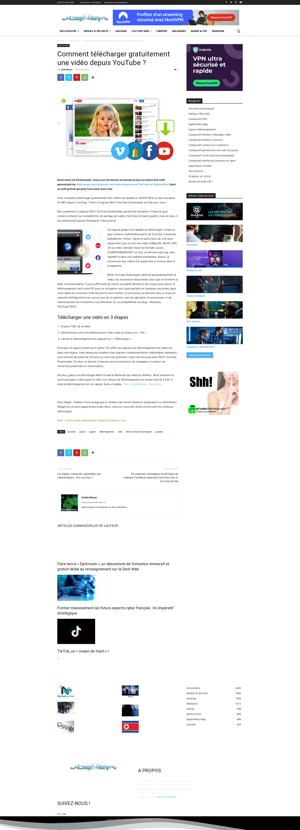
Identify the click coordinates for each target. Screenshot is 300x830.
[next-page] (58, 658)
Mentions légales (66, 823)
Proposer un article (200, 176)
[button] (238, 31)
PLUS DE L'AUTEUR (104, 526)
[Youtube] (241, 3)
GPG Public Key (95, 823)
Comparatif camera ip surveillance (209, 145)
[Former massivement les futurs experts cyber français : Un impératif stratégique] (117, 588)
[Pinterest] (76, 77)
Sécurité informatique (201, 108)
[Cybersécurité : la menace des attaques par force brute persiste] (130, 710)
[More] (93, 77)
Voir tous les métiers (200, 355)
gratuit (83, 431)
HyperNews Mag (198, 124)
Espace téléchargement (202, 129)
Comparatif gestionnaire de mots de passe (213, 150)
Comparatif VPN (198, 119)
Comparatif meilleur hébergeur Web (210, 134)
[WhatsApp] (84, 77)
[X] (236, 3)
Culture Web (74, 40)
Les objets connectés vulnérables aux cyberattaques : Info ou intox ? (79, 475)
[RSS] (231, 3)
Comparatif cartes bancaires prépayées (211, 155)
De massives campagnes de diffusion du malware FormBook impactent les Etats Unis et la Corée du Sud (151, 477)
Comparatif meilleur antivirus (206, 139)
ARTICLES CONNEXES (73, 526)
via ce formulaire (166, 796)
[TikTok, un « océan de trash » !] (117, 631)
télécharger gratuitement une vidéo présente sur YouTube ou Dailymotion (122, 184)
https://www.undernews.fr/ (93, 502)
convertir (71, 431)
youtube (159, 431)
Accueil (60, 40)
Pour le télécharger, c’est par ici (142, 384)
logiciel (92, 431)
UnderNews (66, 69)
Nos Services (196, 171)
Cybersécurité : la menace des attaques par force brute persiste (158, 709)
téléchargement (106, 431)
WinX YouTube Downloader (139, 431)
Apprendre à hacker (200, 165)
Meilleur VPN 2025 (199, 113)
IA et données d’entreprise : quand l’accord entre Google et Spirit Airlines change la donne (95, 726)
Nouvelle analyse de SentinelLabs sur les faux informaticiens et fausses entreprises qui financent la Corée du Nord (157, 729)
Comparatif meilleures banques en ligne (212, 160)
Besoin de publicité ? (201, 181)
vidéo (120, 431)
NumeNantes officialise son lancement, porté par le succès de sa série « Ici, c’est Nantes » (94, 690)
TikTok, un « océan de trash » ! (83, 651)
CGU (81, 823)
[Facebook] (226, 3)
